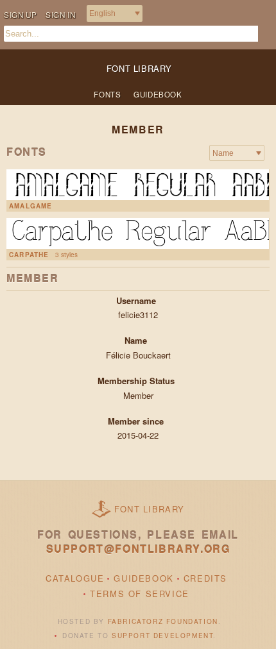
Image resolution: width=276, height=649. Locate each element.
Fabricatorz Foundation (163, 621)
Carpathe (29, 254)
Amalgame (31, 206)
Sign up (20, 15)
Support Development (162, 635)
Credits (205, 578)
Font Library (149, 509)
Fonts (107, 94)
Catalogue (75, 578)
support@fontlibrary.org (138, 548)
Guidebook (158, 94)
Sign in (60, 15)
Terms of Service (139, 593)
